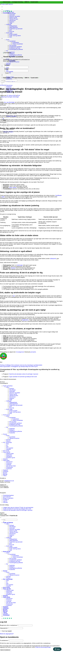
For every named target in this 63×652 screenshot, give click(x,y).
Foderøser (9, 468)
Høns (7, 387)
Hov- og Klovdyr (7, 442)
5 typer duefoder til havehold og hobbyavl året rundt (23, 376)
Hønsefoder (12, 13)
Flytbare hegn (10, 453)
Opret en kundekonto (5, 650)
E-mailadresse (4, 640)
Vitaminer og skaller (14, 16)
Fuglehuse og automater (16, 28)
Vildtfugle (8, 24)
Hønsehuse (12, 20)
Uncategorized (3, 85)
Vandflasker (58, 195)
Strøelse (5, 82)
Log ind (9, 631)
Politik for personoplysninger (43, 647)
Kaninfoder (12, 437)
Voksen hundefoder (17, 44)
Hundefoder (12, 41)
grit (14, 295)
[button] (7, 104)
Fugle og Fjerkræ (8, 9)
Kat (7, 50)
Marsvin (8, 441)
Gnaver (5, 57)
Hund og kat (6, 38)
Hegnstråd (9, 455)
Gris (7, 70)
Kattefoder (12, 52)
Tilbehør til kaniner (14, 62)
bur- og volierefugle (9, 102)
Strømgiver (9, 456)
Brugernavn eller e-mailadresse (9, 625)
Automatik (12, 15)
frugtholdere (25, 320)
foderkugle (20, 265)
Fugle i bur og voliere (15, 35)
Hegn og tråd (7, 75)
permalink (33, 352)
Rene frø (11, 31)
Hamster (8, 63)
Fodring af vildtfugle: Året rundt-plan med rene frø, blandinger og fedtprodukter (21, 365)
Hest (7, 67)
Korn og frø (6, 74)
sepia (10, 187)
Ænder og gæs (13, 34)
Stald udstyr (6, 84)
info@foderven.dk (9, 480)
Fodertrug (8, 86)
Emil (18, 95)
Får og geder (9, 71)
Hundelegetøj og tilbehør (16, 49)
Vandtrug (8, 464)
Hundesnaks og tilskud (15, 46)
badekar (13, 268)
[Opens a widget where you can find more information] (57, 649)
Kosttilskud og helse (14, 48)
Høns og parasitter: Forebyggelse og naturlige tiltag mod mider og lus (19, 366)
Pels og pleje (12, 45)
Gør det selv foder (11, 466)
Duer (10, 37)
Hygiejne (11, 21)
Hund (7, 39)
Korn (10, 30)
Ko (7, 445)
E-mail (7, 69)
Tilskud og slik (13, 17)
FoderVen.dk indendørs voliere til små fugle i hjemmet (23, 374)
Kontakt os (6, 499)
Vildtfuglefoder (13, 26)
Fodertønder (9, 467)
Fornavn (7, 65)
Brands (5, 472)
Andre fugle (9, 33)
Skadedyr (5, 471)
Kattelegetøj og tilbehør (15, 55)
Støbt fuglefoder (13, 27)
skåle (3, 196)
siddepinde (53, 258)
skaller (14, 187)
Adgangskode (4, 628)
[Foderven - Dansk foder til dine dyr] (6, 4)
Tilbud (5, 99)
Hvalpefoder (15, 42)
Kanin (7, 435)
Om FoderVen (7, 496)
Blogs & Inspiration (8, 498)
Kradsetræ (12, 432)
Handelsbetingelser (8, 495)
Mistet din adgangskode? (7, 633)
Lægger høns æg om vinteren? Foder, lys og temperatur (18, 507)
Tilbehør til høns (13, 19)
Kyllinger (11, 388)
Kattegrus (11, 53)
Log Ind (5, 501)
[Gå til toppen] (0, 517)
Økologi (5, 97)
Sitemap (5, 502)
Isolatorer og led (10, 457)
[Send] (3, 82)
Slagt (10, 23)
